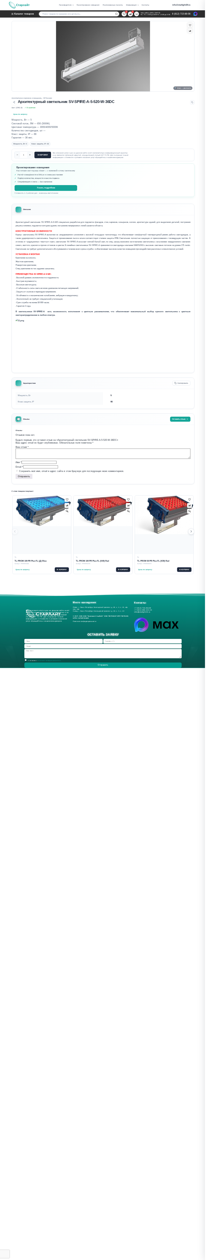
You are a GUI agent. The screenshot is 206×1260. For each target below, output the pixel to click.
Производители (65, 5)
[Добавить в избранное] (67, 499)
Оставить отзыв (178, 419)
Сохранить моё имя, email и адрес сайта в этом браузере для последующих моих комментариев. (71, 471)
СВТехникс (47, 98)
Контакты (145, 5)
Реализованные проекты (113, 5)
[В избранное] (190, 25)
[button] (191, 532)
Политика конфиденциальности (85, 621)
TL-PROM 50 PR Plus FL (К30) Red (153, 561)
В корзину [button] (62, 569)
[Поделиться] (14, 102)
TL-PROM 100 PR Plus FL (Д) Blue (30, 561)
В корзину (43, 155)
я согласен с (44, 660)
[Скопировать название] (192, 102)
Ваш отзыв (22, 447)
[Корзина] (136, 14)
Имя (19, 462)
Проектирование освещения (88, 5)
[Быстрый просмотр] (67, 511)
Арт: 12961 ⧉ (17, 107)
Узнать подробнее (46, 188)
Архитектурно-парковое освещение (26, 98)
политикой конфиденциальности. (49, 660)
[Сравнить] (190, 30)
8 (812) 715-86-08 (181, 14)
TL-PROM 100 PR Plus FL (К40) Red (92, 561)
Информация (131, 5)
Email (19, 466)
